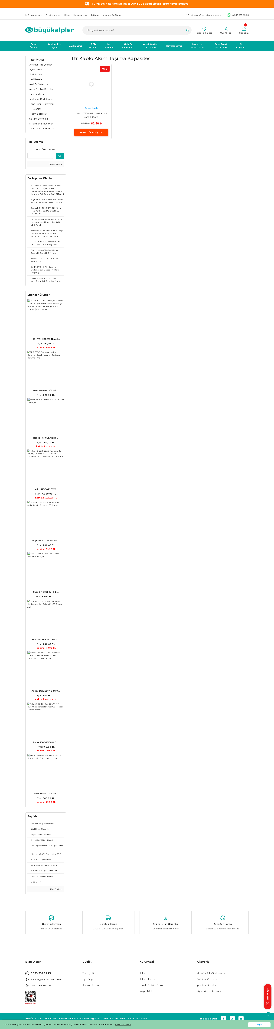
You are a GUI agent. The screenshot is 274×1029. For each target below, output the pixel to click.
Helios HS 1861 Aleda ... (45, 437)
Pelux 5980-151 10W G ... (45, 742)
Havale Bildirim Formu (152, 985)
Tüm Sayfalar (55, 889)
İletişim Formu (148, 979)
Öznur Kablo (91, 108)
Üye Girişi (87, 979)
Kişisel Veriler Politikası (209, 991)
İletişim (143, 973)
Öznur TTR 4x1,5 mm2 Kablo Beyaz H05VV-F (91, 115)
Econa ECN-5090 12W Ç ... (46, 639)
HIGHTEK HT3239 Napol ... (46, 339)
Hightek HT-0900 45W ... (45, 540)
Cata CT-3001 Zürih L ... (46, 592)
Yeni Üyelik (88, 973)
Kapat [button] (259, 1025)
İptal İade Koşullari (206, 985)
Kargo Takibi (146, 991)
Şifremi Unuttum (91, 985)
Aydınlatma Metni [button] (123, 1024)
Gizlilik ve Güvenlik (207, 979)
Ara (60, 155)
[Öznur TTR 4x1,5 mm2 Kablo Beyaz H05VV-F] (91, 84)
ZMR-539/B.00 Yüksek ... (46, 390)
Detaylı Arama (55, 164)
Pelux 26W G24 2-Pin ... (46, 793)
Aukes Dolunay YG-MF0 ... (46, 691)
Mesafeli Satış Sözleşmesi (211, 973)
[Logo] (49, 30)
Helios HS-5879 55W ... (46, 489)
